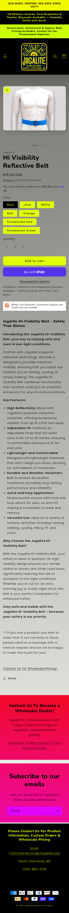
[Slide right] (42, 145)
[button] (5, 56)
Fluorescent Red (19, 222)
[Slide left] (26, 145)
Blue (10, 205)
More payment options (35, 281)
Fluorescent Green (21, 230)
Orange (29, 213)
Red (10, 213)
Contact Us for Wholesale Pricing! (30, 668)
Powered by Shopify (43, 905)
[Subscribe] (57, 811)
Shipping (8, 180)
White (45, 205)
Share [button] (12, 678)
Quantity (9, 239)
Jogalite (29, 905)
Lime (27, 205)
